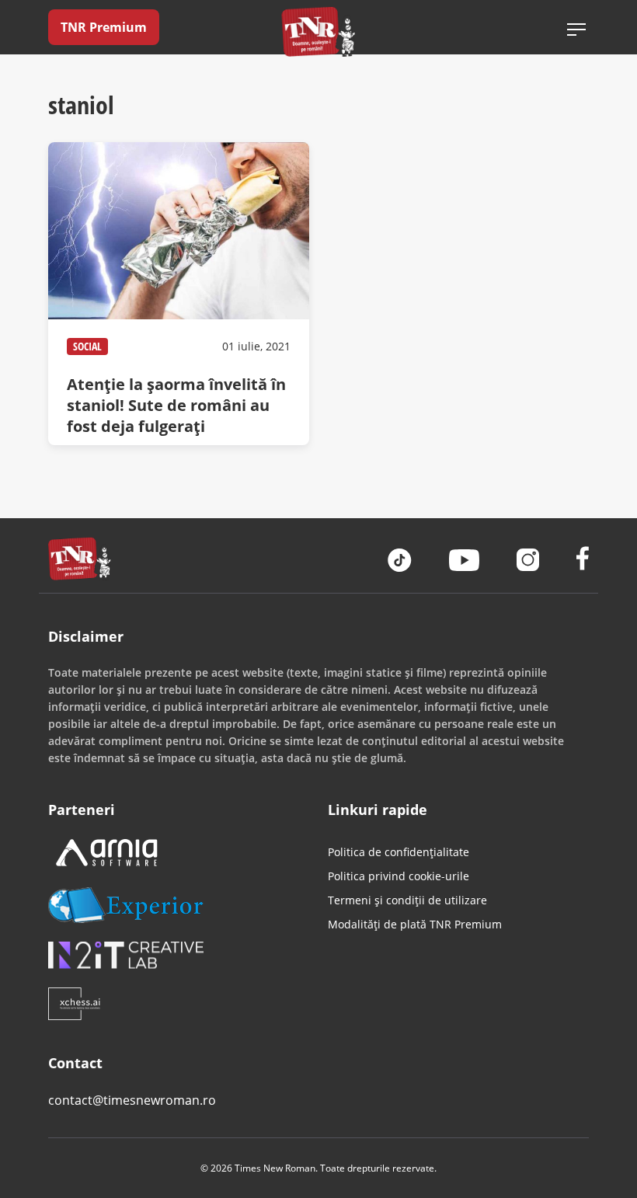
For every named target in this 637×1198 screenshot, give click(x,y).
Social (87, 346)
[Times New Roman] (319, 31)
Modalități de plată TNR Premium (415, 924)
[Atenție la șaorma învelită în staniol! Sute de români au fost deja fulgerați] (178, 293)
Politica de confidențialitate (398, 852)
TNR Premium (104, 27)
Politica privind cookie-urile (398, 876)
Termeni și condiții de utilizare (407, 900)
